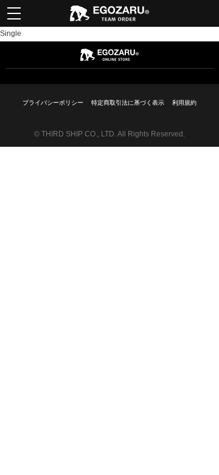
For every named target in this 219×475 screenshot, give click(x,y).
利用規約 (184, 102)
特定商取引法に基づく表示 (127, 102)
